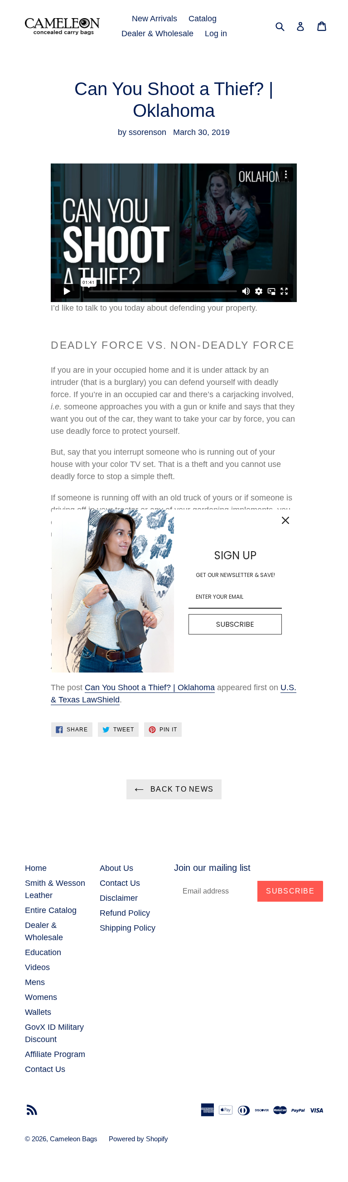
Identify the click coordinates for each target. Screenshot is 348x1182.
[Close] (285, 520)
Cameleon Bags (73, 1139)
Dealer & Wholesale (157, 33)
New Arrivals (154, 18)
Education (43, 952)
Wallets (38, 1012)
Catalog (202, 18)
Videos (37, 967)
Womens (41, 997)
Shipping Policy (127, 927)
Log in (216, 33)
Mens (35, 982)
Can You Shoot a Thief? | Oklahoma (150, 687)
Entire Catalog (51, 910)
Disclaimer (119, 898)
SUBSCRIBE (235, 624)
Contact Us (45, 1069)
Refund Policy (125, 913)
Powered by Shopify (138, 1139)
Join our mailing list (212, 868)
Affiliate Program (55, 1054)
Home (36, 868)
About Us (116, 868)
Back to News (181, 789)
